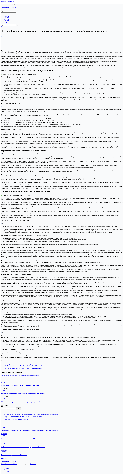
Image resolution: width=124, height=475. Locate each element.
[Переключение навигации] (1, 10)
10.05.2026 (4, 442)
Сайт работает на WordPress (9, 464)
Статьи (3, 427)
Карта (5, 22)
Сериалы (6, 17)
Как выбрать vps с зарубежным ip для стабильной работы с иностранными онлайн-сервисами (31, 414)
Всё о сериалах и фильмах (8, 7)
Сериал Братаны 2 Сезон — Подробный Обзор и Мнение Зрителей (23, 364)
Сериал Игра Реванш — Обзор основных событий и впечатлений (23, 365)
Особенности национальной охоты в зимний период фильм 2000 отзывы (23, 393)
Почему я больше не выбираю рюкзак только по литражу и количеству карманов (27, 420)
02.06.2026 (4, 434)
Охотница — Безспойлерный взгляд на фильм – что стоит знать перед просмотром (28, 367)
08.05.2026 (4, 458)
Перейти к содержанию (7, 1)
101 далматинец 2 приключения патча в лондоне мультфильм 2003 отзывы (23, 402)
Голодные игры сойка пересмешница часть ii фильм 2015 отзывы (21, 385)
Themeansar (33, 464)
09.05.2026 (4, 450)
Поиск (2, 406)
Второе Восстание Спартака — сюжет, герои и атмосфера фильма (20, 375)
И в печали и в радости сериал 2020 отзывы (16, 419)
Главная (6, 16)
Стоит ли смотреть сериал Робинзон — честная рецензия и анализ (23, 368)
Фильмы (6, 19)
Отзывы (6, 20)
